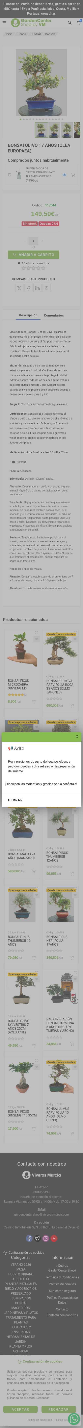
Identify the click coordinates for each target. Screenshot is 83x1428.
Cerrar (15, 800)
